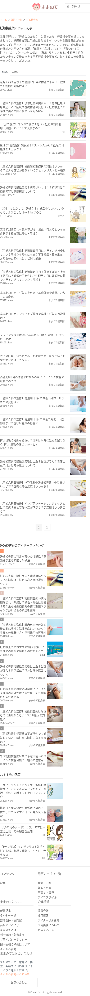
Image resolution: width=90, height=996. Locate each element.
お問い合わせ (19, 982)
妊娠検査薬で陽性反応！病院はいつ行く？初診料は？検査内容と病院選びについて (32, 189)
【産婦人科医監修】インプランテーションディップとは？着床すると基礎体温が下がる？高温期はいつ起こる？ (32, 507)
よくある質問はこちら (13, 974)
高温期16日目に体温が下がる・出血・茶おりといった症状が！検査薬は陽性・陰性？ (33, 231)
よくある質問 (8, 949)
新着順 (5, 71)
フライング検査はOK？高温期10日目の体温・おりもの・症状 (32, 337)
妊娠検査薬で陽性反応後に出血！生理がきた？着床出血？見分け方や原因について (32, 463)
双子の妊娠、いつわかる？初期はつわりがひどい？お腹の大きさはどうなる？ (32, 358)
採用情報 (43, 915)
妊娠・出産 (44, 888)
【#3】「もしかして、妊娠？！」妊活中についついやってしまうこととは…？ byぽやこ (32, 210)
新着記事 (5, 911)
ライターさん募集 (48, 920)
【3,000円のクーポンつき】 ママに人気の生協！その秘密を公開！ (22, 829)
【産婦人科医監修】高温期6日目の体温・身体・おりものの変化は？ (32, 400)
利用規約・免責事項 (12, 935)
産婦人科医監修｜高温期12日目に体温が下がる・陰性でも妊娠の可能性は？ (33, 84)
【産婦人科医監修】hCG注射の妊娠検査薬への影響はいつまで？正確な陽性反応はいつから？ (32, 484)
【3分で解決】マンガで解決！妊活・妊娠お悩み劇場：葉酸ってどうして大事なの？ (30, 126)
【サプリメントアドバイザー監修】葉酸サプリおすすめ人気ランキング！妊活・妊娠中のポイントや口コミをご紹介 (23, 791)
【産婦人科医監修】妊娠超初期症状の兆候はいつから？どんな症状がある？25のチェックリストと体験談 (33, 168)
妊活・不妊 (44, 883)
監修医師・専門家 (11, 920)
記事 (2, 883)
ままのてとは (8, 930)
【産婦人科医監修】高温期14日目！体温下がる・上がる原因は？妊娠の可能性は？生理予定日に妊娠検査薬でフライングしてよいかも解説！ (33, 275)
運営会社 (43, 911)
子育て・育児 (46, 892)
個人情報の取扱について (15, 944)
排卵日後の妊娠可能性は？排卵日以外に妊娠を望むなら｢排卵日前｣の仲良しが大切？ (32, 442)
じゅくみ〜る (46, 930)
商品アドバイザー (11, 925)
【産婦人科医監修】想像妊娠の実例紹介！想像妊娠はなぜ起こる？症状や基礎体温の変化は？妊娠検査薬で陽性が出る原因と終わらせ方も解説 (32, 107)
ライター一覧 (8, 915)
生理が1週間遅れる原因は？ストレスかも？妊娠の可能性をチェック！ (32, 147)
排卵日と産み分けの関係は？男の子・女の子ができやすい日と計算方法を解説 (23, 812)
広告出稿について (48, 925)
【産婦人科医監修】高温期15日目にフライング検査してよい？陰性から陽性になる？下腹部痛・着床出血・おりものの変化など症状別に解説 (33, 254)
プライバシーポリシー (13, 939)
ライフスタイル (47, 897)
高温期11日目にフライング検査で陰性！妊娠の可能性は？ (33, 316)
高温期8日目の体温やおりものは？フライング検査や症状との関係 (32, 379)
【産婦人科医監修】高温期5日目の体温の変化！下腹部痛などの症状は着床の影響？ (32, 421)
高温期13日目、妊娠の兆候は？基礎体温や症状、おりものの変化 (33, 295)
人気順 (15, 71)
